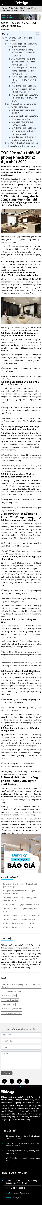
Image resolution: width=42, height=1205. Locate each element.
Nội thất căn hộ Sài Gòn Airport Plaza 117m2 (19, 923)
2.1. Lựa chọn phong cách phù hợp (23, 111)
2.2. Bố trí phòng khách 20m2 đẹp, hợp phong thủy (25, 117)
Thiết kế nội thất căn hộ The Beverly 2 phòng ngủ (21, 915)
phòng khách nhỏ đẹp (10, 1000)
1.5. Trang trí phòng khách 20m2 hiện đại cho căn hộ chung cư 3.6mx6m (24, 89)
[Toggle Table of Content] (36, 34)
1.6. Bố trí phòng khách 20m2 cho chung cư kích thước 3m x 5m (25, 98)
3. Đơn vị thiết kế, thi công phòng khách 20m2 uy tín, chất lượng (23, 144)
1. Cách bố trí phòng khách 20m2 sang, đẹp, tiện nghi (22, 45)
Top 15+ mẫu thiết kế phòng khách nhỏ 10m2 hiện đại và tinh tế (21, 985)
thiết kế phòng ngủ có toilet (12, 1009)
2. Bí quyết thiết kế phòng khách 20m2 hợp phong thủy (22, 105)
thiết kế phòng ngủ (9, 996)
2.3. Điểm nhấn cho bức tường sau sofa (22, 123)
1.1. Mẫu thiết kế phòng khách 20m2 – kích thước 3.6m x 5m (23, 52)
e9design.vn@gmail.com (19, 1193)
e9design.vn (16, 1198)
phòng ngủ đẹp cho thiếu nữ (12, 991)
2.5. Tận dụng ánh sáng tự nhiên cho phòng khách (24, 138)
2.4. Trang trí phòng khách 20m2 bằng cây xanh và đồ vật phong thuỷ (24, 131)
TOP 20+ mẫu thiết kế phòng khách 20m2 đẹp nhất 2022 (20, 39)
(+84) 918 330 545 (18, 1188)
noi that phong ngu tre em (11, 1013)
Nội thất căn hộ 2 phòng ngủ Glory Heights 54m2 (21, 904)
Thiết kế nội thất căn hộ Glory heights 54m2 (19, 919)
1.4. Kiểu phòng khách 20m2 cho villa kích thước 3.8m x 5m (24, 79)
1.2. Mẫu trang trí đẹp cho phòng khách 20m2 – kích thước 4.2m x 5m (23, 62)
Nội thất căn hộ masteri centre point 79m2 (19, 927)
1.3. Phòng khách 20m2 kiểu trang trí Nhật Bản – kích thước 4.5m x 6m (24, 70)
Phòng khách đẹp (8, 1004)
